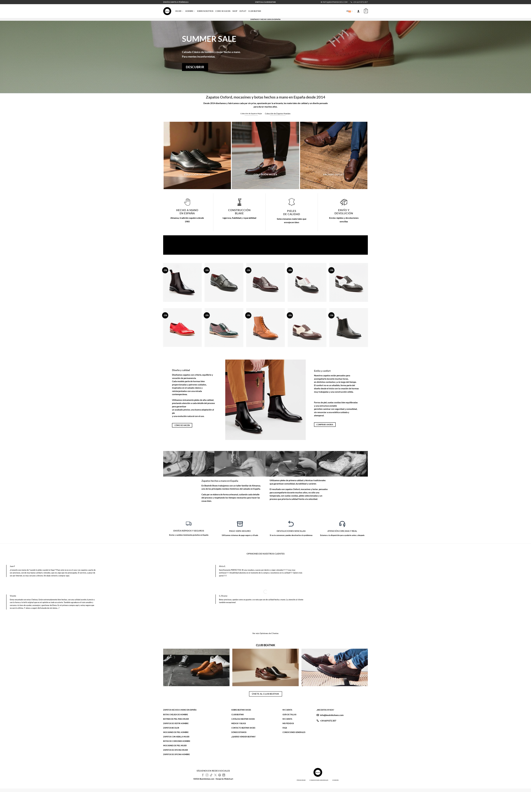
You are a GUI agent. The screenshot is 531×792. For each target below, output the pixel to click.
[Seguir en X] (215, 775)
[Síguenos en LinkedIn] (223, 775)
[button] (358, 11)
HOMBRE (189, 11)
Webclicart (228, 779)
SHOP (234, 11)
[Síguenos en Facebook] (202, 775)
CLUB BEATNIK (254, 11)
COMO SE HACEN (222, 11)
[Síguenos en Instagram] (207, 775)
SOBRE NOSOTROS (205, 11)
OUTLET (242, 11)
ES (348, 11)
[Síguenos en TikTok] (211, 775)
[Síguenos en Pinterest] (219, 775)
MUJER (178, 11)
